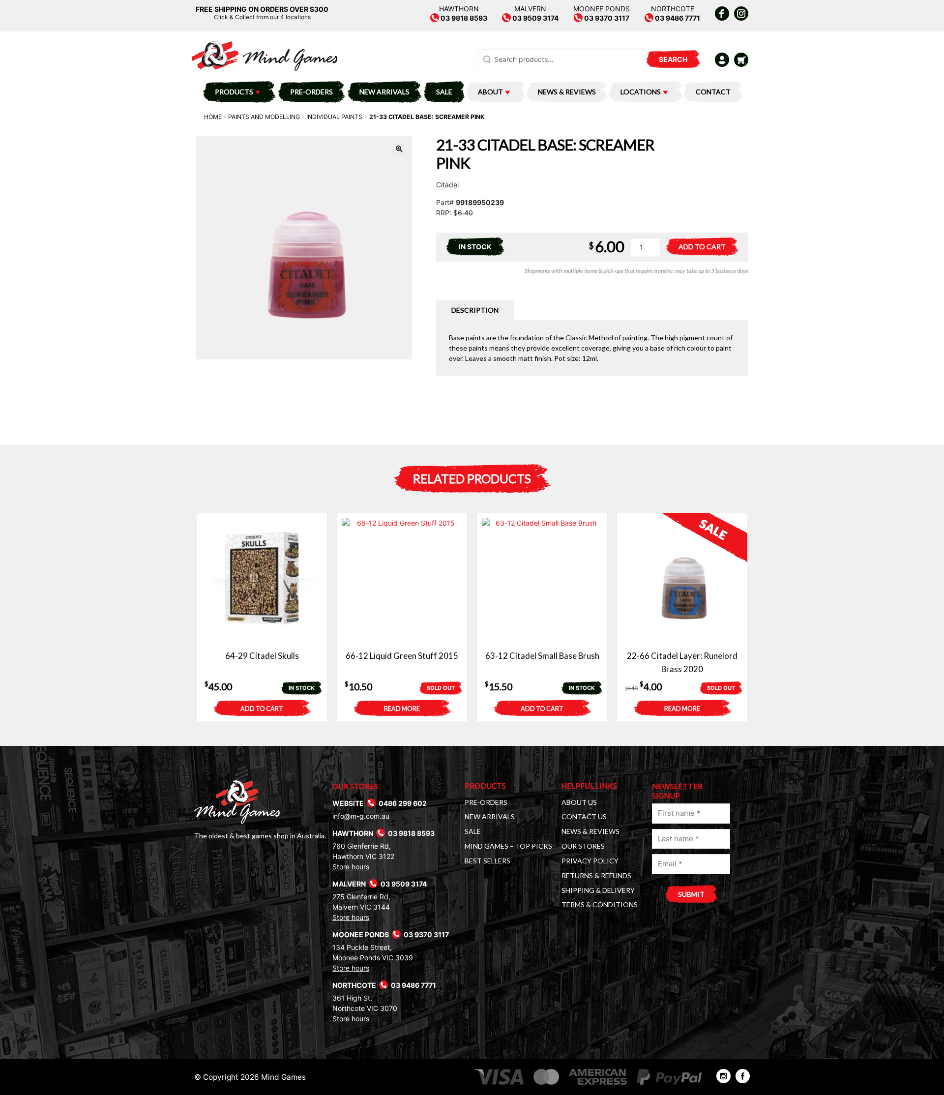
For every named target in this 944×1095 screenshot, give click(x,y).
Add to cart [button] (261, 708)
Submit (691, 894)
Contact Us (584, 816)
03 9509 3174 (535, 18)
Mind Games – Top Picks (508, 846)
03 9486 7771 (676, 18)
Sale (444, 92)
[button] (399, 149)
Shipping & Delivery (598, 890)
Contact (713, 92)
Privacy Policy (590, 861)
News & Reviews (567, 92)
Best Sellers (487, 861)
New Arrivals (384, 92)
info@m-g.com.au (360, 816)
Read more (402, 708)
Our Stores (583, 846)
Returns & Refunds (596, 875)
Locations (640, 92)
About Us (579, 802)
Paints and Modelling (264, 116)
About (490, 92)
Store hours (350, 866)
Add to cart (702, 246)
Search (673, 59)
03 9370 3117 (606, 18)
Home (213, 116)
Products (234, 92)
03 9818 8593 (463, 18)
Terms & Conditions (599, 904)
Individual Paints (334, 116)
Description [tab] (475, 310)
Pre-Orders (311, 92)
